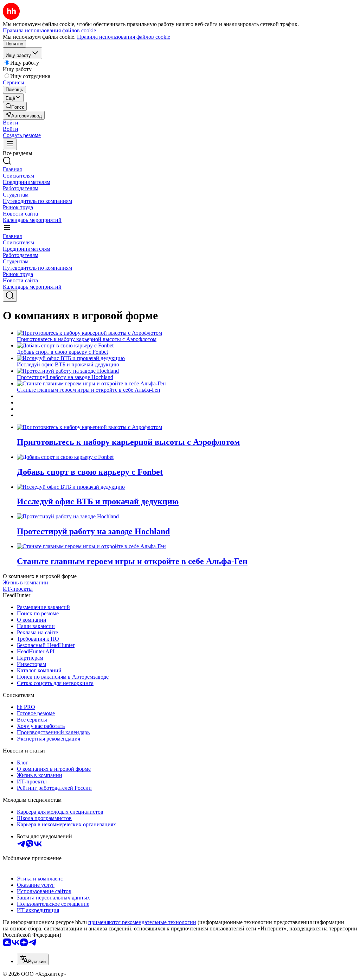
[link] (15, 106)
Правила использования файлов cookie (123, 37)
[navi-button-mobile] (10, 144)
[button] (10, 123)
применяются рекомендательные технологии (142, 922)
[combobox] (33, 959)
